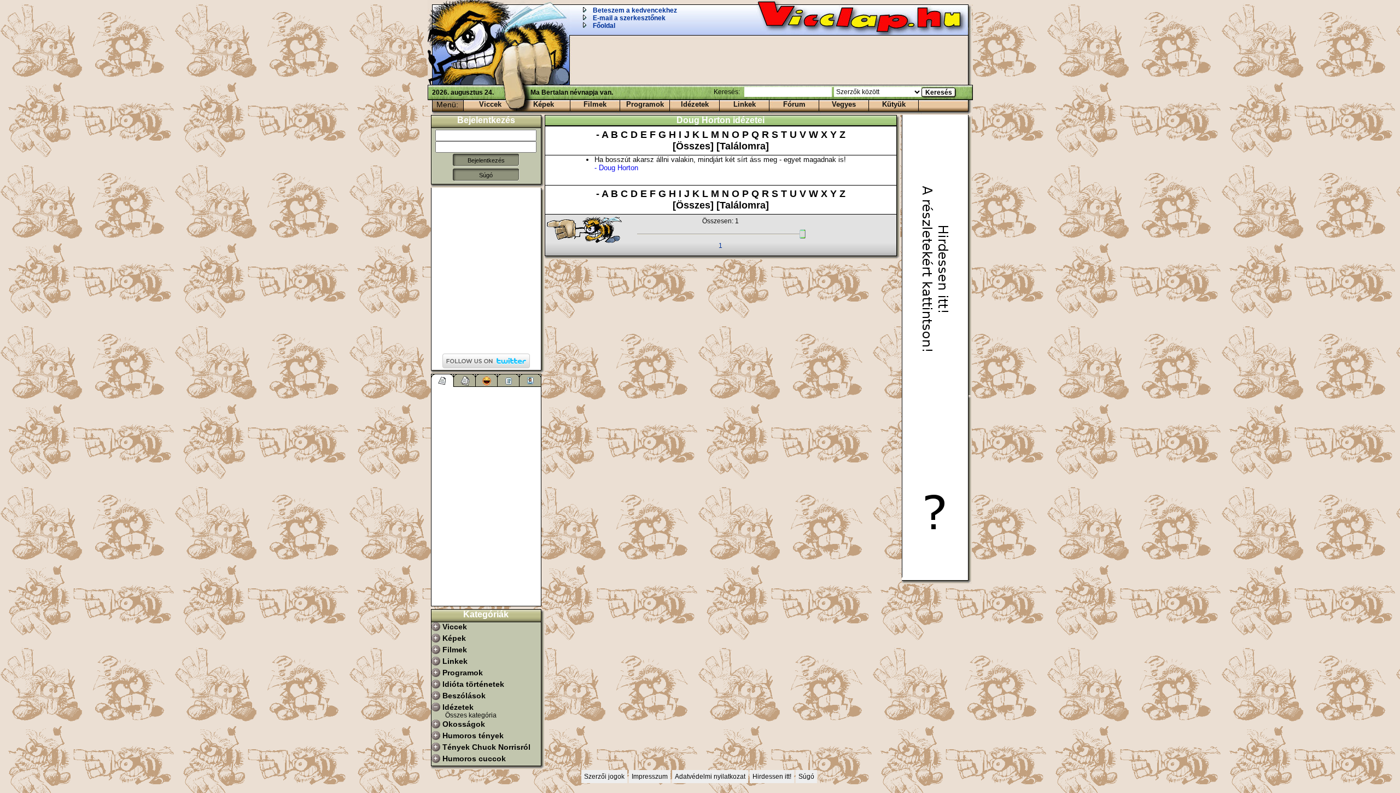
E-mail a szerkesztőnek (629, 18)
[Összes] (694, 146)
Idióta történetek (473, 684)
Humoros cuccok (474, 758)
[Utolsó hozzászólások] (442, 380)
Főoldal (604, 26)
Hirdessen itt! (771, 776)
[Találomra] (742, 146)
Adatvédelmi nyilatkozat (710, 776)
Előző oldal (589, 230)
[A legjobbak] (487, 380)
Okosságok (463, 724)
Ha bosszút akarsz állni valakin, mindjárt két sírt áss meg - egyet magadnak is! (720, 163)
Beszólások (464, 695)
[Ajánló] (509, 380)
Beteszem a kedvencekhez (635, 10)
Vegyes (844, 104)
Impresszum (650, 776)
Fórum (794, 104)
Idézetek (695, 104)
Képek (543, 104)
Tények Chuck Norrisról (486, 747)
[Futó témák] (465, 380)
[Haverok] (530, 380)
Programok (645, 104)
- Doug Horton (616, 168)
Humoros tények (473, 735)
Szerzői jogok (604, 776)
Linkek (744, 104)
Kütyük (894, 104)
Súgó (486, 175)
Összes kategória (471, 715)
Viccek (490, 104)
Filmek (595, 104)
